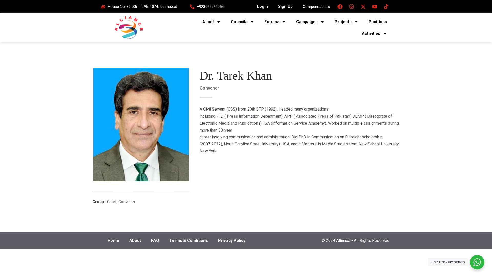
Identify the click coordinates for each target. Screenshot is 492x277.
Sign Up (285, 6)
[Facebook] (340, 7)
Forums (271, 21)
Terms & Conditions (188, 240)
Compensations (316, 6)
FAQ (155, 240)
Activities (371, 33)
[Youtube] (375, 7)
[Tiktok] (386, 7)
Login (262, 6)
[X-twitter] (363, 7)
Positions (377, 21)
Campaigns (307, 21)
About (208, 21)
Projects (343, 21)
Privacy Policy (231, 240)
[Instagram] (351, 7)
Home (113, 240)
